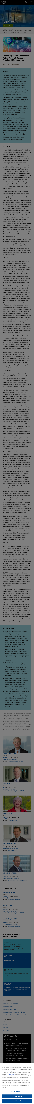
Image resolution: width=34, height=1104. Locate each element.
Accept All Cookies (17, 1101)
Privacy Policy (10, 1074)
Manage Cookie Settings (17, 1091)
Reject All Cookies (17, 1096)
